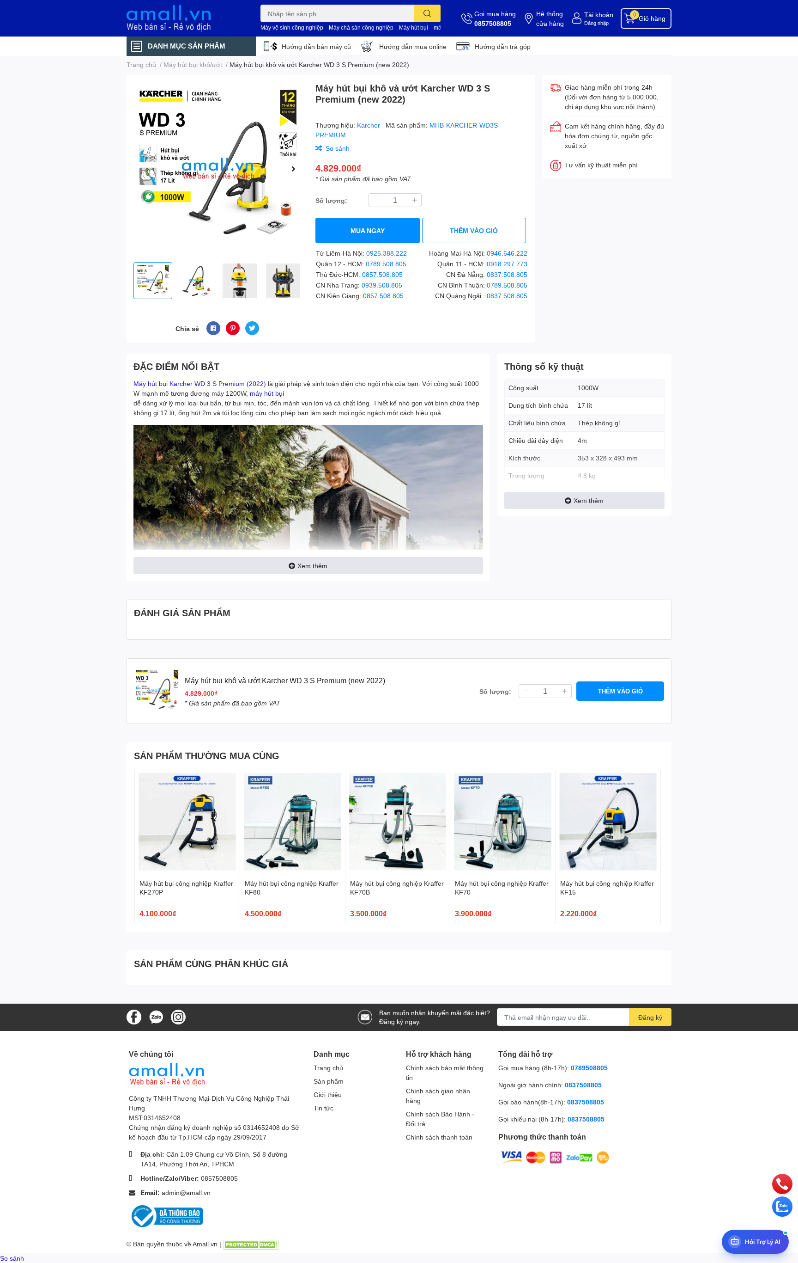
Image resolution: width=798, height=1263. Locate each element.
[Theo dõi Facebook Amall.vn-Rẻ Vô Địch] (134, 1016)
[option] (217, 168)
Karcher (369, 125)
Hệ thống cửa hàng (550, 18)
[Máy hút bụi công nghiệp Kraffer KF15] (608, 822)
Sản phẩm (329, 1081)
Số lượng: (331, 200)
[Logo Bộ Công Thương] (166, 1216)
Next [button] (293, 169)
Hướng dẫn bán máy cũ (316, 46)
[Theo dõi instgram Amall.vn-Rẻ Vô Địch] (178, 1016)
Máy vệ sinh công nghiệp (291, 27)
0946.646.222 (507, 253)
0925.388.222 (386, 253)
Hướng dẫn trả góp (503, 46)
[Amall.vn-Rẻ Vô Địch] (184, 18)
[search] (427, 13)
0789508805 (589, 1068)
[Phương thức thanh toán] (555, 1157)
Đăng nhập (596, 23)
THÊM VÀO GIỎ (474, 230)
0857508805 (492, 23)
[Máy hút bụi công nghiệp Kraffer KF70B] (398, 822)
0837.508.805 (507, 274)
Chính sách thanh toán (439, 1137)
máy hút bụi (267, 393)
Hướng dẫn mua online (413, 46)
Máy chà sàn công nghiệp (361, 27)
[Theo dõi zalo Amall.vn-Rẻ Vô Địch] (156, 1016)
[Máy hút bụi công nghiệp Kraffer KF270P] (187, 822)
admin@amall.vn (186, 1192)
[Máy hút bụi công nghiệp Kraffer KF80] (292, 822)
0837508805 (583, 1085)
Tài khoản (598, 14)
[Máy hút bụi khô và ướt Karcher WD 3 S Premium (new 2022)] (217, 168)
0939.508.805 (382, 285)
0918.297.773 (507, 264)
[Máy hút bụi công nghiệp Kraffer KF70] (502, 822)
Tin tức (323, 1108)
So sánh (12, 1258)
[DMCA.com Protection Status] (250, 1244)
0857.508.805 (382, 274)
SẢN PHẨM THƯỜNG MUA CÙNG (206, 755)
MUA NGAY (368, 230)
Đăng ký (650, 1017)
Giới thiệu (328, 1094)
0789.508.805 (386, 264)
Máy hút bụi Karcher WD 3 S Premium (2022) (199, 383)
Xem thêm (312, 566)
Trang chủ (328, 1068)
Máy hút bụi (413, 27)
